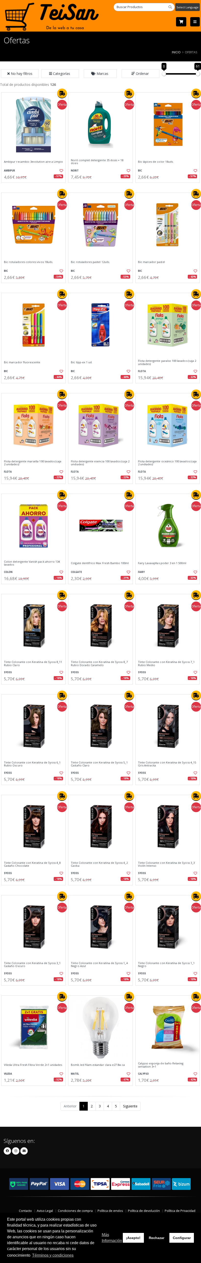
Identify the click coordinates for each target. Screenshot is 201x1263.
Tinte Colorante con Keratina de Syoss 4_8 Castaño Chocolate (32, 864)
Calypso (143, 1073)
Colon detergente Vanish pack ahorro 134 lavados (32, 563)
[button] (60, 73)
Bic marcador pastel (151, 262)
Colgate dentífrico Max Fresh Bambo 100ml (100, 563)
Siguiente (130, 1106)
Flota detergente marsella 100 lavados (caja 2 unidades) (32, 463)
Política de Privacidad (180, 1211)
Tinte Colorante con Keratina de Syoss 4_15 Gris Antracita (167, 764)
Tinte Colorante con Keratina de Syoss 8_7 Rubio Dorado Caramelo (99, 663)
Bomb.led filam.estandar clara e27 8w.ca (98, 1064)
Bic (140, 170)
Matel (75, 1073)
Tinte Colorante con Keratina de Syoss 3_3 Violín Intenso (166, 864)
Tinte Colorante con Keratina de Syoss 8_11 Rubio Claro (33, 663)
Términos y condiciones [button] (53, 1255)
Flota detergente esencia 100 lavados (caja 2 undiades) (100, 463)
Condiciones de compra (75, 1211)
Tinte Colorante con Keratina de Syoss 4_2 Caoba (99, 864)
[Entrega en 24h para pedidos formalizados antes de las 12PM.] (62, 93)
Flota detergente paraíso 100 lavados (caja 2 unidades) (167, 362)
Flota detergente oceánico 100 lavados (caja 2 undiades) (167, 463)
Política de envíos (110, 1211)
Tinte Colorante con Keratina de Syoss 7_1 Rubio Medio (166, 663)
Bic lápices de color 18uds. (156, 161)
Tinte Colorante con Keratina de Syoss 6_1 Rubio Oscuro (32, 764)
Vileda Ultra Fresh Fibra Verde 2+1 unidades (33, 1064)
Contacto (25, 1211)
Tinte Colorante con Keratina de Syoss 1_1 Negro (166, 965)
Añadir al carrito (35, 187)
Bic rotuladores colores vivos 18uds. (28, 262)
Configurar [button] (182, 1238)
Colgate (76, 572)
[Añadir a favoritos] (60, 170)
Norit (75, 170)
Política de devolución (144, 1211)
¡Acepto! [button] (133, 1238)
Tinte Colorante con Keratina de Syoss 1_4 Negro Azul (99, 965)
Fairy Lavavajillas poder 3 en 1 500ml (162, 563)
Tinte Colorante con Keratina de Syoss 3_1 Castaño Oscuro (32, 965)
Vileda (8, 1073)
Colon (8, 572)
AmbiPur (9, 170)
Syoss (8, 672)
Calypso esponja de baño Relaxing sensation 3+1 (161, 1065)
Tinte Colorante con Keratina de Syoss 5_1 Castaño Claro (99, 764)
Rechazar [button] (156, 1238)
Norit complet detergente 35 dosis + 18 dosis (97, 162)
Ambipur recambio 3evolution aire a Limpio (33, 161)
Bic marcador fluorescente (22, 362)
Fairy (141, 572)
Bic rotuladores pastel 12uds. (90, 262)
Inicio (176, 52)
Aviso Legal (45, 1211)
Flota (142, 371)
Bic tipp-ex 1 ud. (81, 362)
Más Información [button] (112, 1238)
